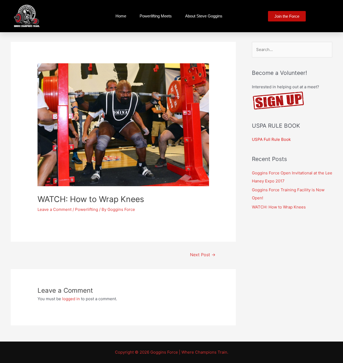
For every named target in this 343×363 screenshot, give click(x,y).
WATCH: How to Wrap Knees (279, 207)
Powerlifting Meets (156, 16)
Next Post (202, 254)
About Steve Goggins (203, 16)
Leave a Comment (55, 209)
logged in (71, 298)
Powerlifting (86, 209)
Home (120, 16)
